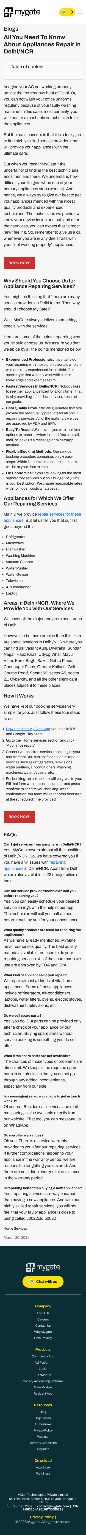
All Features (42, 1424)
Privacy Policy (43, 1430)
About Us (43, 1313)
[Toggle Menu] (80, 12)
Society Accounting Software (43, 1381)
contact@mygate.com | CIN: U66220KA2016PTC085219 (51, 1507)
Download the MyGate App (28, 729)
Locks (43, 1368)
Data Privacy (43, 1338)
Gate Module (43, 1387)
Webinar (43, 1436)
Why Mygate (43, 1332)
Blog (43, 1412)
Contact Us (43, 1325)
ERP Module (43, 1375)
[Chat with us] (67, 12)
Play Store (43, 1473)
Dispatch (43, 1449)
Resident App (43, 1393)
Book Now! (20, 263)
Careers (43, 1319)
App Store (43, 1467)
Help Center (43, 1418)
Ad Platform (43, 1362)
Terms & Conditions (43, 1443)
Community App (43, 1356)
